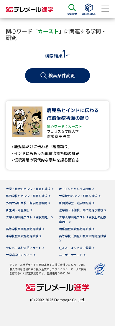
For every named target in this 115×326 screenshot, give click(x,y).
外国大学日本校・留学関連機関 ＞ (28, 203)
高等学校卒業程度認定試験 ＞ (25, 229)
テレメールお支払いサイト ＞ (25, 247)
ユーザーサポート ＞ (72, 255)
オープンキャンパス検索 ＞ (77, 188)
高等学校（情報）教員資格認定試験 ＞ (82, 238)
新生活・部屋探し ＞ (19, 210)
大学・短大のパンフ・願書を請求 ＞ (30, 188)
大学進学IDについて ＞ (21, 255)
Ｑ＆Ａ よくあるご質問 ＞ (77, 247)
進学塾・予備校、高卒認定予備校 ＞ (83, 210)
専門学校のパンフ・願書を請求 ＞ (28, 196)
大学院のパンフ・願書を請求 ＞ (80, 196)
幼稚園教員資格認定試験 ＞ (77, 229)
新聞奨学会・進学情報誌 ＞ (77, 203)
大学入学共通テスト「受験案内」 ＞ (30, 217)
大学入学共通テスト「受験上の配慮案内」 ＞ (82, 219)
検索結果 (54, 56)
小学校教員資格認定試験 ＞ (24, 236)
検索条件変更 (61, 75)
